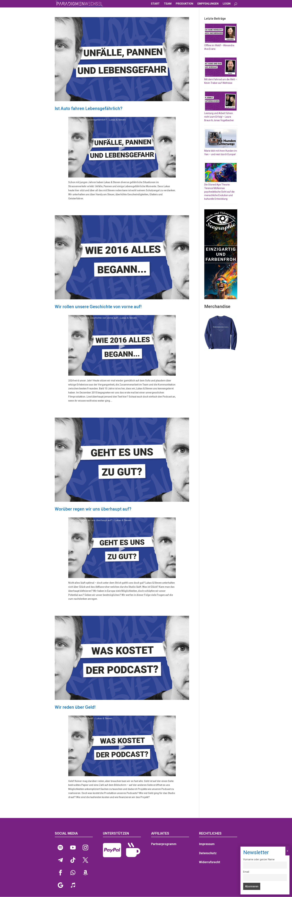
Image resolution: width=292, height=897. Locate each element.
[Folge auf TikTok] (72, 860)
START (155, 4)
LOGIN (226, 4)
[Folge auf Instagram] (85, 847)
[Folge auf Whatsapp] (72, 872)
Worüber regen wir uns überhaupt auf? (93, 509)
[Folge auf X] (85, 860)
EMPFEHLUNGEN (207, 4)
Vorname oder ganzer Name (259, 859)
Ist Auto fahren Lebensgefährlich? (88, 108)
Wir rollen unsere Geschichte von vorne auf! (98, 306)
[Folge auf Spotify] (60, 847)
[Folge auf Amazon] (85, 872)
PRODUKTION (184, 4)
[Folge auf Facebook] (60, 872)
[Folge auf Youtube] (72, 847)
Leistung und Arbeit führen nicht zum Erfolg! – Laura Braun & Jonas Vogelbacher (219, 117)
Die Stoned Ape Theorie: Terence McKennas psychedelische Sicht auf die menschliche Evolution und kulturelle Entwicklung (219, 191)
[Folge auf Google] (60, 885)
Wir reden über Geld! (75, 707)
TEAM (168, 4)
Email (246, 871)
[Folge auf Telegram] (60, 860)
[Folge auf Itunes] (72, 885)
